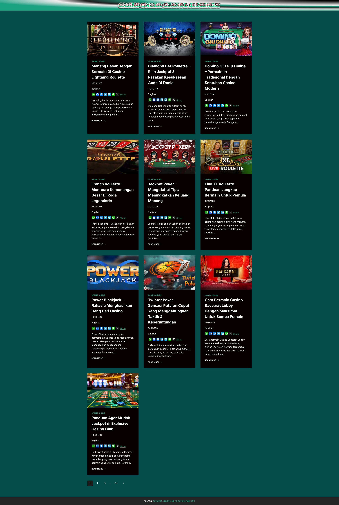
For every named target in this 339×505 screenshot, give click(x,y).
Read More (99, 121)
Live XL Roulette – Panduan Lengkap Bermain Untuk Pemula (225, 189)
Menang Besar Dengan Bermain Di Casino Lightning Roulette (112, 71)
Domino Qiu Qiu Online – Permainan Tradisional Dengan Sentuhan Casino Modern (225, 77)
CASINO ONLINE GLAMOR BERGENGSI (174, 501)
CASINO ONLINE (98, 61)
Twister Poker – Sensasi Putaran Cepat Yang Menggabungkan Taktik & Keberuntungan (168, 311)
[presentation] (113, 39)
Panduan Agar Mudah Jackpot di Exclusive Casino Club (111, 423)
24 (116, 483)
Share (123, 94)
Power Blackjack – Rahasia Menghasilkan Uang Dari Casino (112, 305)
